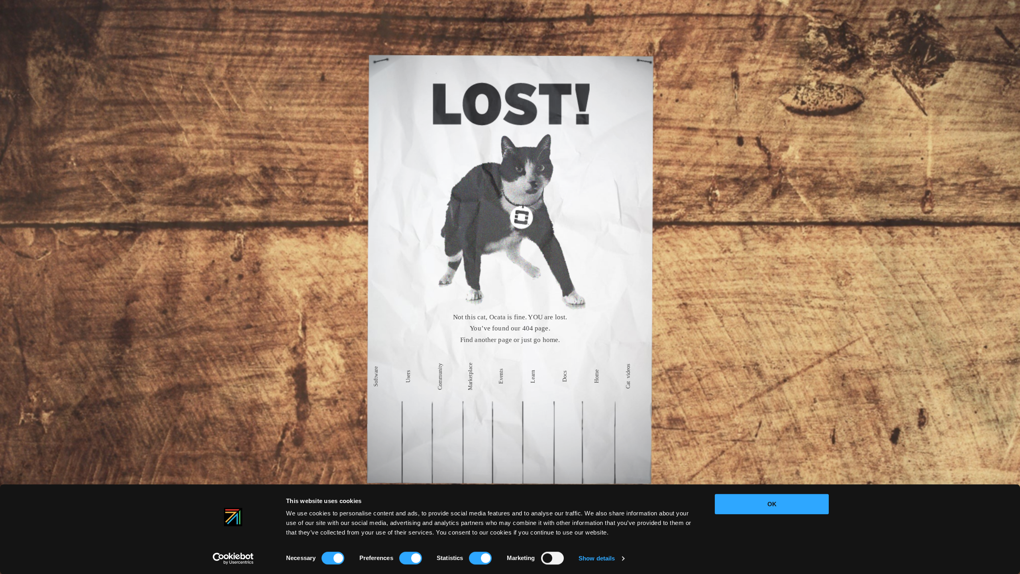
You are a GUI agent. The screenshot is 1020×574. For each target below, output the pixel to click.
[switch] (410, 558)
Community (440, 376)
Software (376, 376)
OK (772, 504)
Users (408, 376)
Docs (565, 376)
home (553, 340)
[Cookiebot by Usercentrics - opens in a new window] (233, 558)
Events (501, 376)
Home (597, 376)
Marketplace (470, 376)
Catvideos (628, 376)
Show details (597, 558)
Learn (533, 376)
